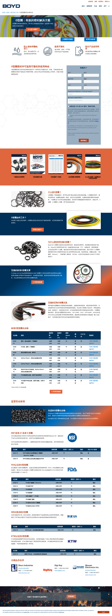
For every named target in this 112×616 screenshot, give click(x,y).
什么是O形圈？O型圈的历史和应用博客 (93, 177)
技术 (83, 6)
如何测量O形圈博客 (74, 177)
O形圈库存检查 (67, 39)
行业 (95, 6)
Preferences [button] (61, 612)
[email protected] (23, 568)
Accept (103, 612)
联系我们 (101, 1)
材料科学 (89, 6)
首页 (3, 12)
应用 (100, 6)
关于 (105, 6)
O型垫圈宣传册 (37, 177)
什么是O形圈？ (33, 29)
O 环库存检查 (37, 282)
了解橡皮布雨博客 (19, 177)
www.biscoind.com (24, 573)
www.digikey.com (60, 570)
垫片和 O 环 (14, 12)
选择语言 (90, 1)
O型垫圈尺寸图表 (56, 177)
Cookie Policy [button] (26, 612)
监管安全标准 (90, 39)
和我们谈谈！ (37, 229)
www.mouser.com (90, 575)
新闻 (96, 1)
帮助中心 (107, 1)
